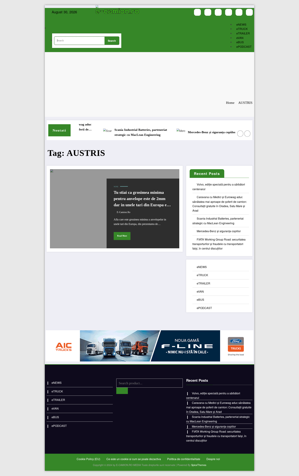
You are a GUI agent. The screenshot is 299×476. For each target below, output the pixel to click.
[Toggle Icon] (122, 24)
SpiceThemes (198, 465)
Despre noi (213, 459)
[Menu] (103, 18)
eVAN (239, 38)
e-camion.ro (123, 212)
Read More (122, 236)
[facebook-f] (197, 12)
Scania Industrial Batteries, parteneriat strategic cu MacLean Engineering (132, 132)
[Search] (55, 28)
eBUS (240, 42)
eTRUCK (242, 29)
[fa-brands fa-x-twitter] (228, 12)
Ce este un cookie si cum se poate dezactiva (133, 459)
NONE (116, 187)
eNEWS (241, 24)
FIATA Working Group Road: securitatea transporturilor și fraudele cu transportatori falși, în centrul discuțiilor (219, 243)
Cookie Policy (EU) (88, 459)
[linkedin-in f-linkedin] (249, 12)
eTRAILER (243, 33)
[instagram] (207, 12)
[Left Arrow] (240, 134)
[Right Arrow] (247, 134)
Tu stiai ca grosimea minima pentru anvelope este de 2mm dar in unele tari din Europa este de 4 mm (142, 199)
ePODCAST (244, 47)
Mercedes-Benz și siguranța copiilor (203, 132)
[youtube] (218, 12)
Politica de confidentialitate (183, 459)
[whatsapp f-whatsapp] (238, 12)
